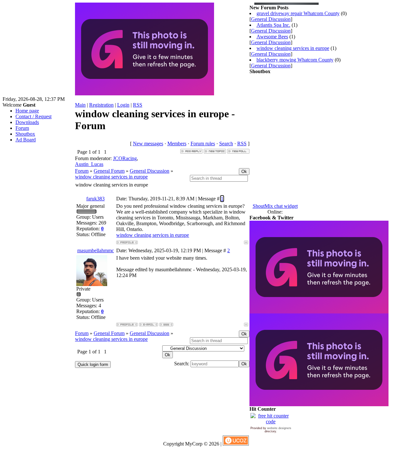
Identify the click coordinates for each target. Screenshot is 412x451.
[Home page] (166, 324)
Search (226, 143)
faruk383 (95, 198)
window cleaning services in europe (111, 176)
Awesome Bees (272, 36)
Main (80, 105)
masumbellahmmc (95, 250)
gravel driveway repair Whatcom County (298, 13)
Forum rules (203, 143)
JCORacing (125, 158)
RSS (137, 105)
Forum (82, 171)
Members (176, 143)
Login (123, 105)
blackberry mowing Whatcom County (295, 59)
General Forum (109, 171)
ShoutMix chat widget (275, 206)
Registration (101, 105)
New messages (148, 143)
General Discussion (149, 171)
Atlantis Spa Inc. (273, 25)
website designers (279, 428)
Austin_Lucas (89, 164)
